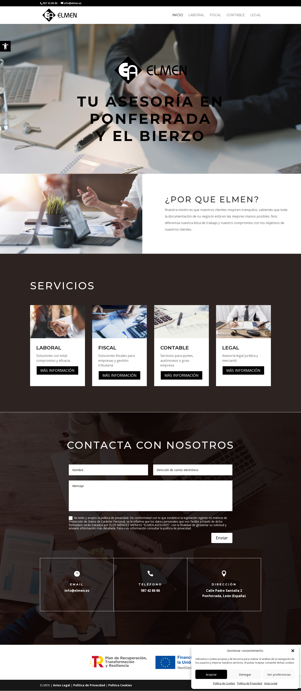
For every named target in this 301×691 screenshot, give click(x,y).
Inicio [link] (177, 15)
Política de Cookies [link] (224, 683)
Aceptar (211, 674)
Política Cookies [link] (120, 685)
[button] (293, 651)
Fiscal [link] (215, 15)
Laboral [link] (196, 15)
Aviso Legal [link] (270, 683)
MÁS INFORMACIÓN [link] (57, 370)
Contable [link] (235, 15)
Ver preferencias (279, 674)
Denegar (245, 674)
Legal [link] (255, 15)
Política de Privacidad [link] (249, 683)
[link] (5, 46)
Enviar (222, 538)
